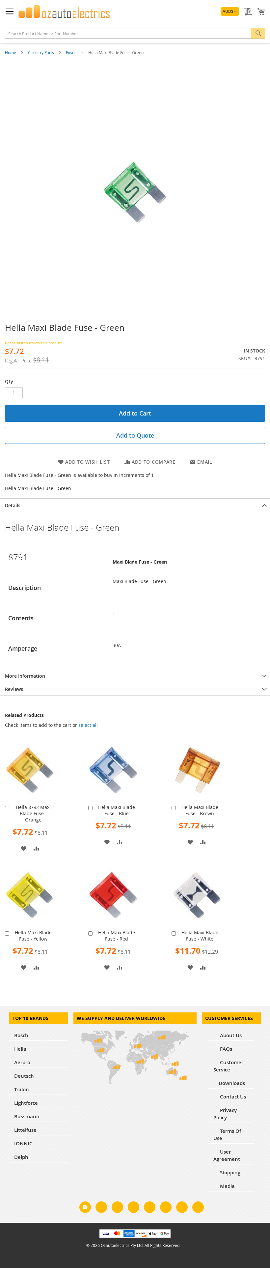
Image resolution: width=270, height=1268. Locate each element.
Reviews (14, 689)
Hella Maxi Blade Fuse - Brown (199, 810)
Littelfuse (25, 1130)
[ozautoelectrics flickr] (166, 1208)
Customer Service (228, 1066)
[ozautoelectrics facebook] (101, 1208)
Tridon (21, 1089)
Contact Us (232, 1096)
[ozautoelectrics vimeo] (198, 1208)
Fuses (71, 52)
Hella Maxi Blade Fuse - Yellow (33, 935)
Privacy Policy (225, 1114)
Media (227, 1186)
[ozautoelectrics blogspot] (85, 1207)
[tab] (135, 504)
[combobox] (135, 33)
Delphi (22, 1157)
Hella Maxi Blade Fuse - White (199, 935)
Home (11, 52)
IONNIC (23, 1143)
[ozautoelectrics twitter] (133, 1208)
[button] (230, 11)
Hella (20, 1048)
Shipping (229, 1172)
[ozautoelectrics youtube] (182, 1208)
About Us (230, 1035)
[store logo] (64, 11)
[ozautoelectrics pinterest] (149, 1208)
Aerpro (22, 1062)
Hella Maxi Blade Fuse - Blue (116, 810)
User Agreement (226, 1155)
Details (12, 505)
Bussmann (27, 1116)
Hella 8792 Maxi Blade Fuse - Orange (33, 813)
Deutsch (24, 1075)
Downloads (232, 1083)
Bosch (21, 1035)
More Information (25, 676)
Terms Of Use (227, 1135)
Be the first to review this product (33, 342)
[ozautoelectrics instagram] (117, 1208)
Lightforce (26, 1102)
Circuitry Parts (41, 52)
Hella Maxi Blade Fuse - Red (116, 935)
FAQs (225, 1048)
